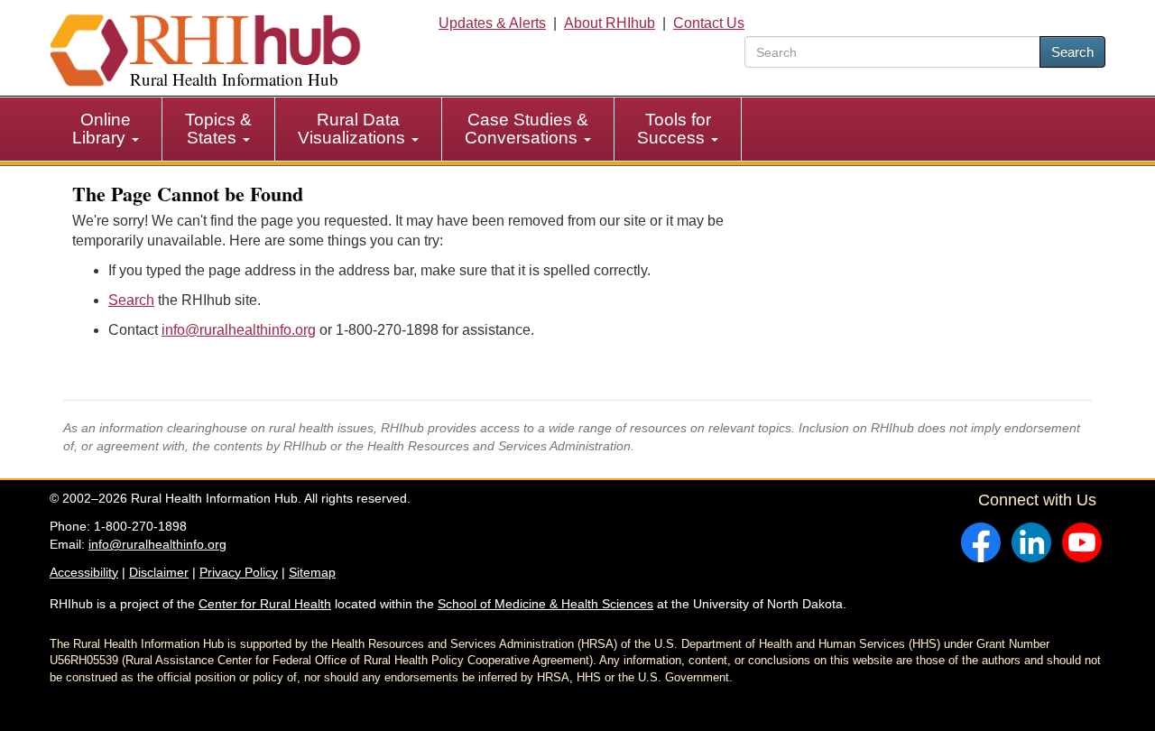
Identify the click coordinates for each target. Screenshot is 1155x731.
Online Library (101, 128)
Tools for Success (674, 128)
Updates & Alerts (492, 23)
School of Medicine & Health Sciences (545, 604)
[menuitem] (106, 129)
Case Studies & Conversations (526, 128)
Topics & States (218, 128)
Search (1072, 52)
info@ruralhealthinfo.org (239, 330)
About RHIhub (609, 23)
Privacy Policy (238, 572)
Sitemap (312, 572)
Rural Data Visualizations (354, 128)
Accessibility (84, 572)
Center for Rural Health (265, 604)
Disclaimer (159, 572)
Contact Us (708, 23)
